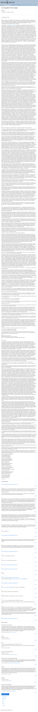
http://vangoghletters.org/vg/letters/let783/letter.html (9, 568)
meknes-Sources (7, 4)
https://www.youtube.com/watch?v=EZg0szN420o (19, 578)
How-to (27, 4)
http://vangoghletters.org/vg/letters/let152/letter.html (9, 551)
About (31, 4)
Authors (23, 4)
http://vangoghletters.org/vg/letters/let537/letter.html (9, 484)
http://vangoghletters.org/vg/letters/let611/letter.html (9, 618)
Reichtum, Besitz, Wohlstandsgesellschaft (14, 662)
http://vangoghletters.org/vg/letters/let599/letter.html (9, 535)
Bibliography (19, 4)
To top (36, 485)
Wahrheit (10, 680)
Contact (34, 4)
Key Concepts (13, 4)
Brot (9, 647)
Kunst (10, 638)
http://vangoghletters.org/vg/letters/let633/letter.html (9, 582)
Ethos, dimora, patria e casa (12, 632)
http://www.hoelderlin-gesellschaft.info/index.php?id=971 (10, 577)
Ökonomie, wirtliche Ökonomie (13, 654)
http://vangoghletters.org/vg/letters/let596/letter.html (9, 564)
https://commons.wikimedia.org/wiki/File (7, 587)
